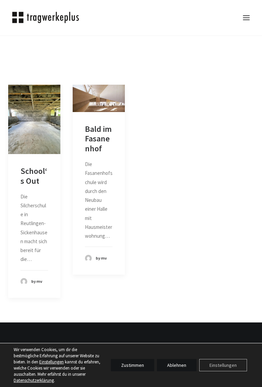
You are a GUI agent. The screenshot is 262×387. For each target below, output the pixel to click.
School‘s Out (33, 176)
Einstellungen (51, 362)
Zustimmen (132, 365)
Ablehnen (176, 365)
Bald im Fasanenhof (98, 139)
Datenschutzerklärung (34, 380)
